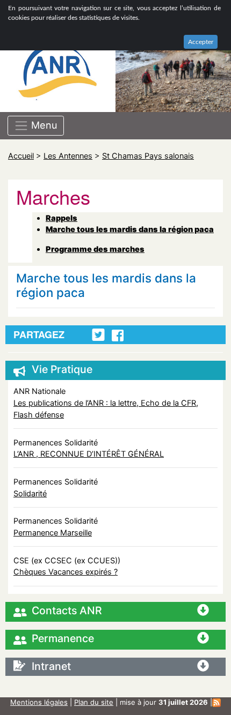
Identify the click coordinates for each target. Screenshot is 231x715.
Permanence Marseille (52, 532)
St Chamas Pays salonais (148, 155)
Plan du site (93, 702)
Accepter (200, 42)
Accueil (21, 155)
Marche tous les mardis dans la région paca (130, 229)
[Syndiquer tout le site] (216, 702)
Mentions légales (39, 702)
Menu (42, 125)
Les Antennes (68, 155)
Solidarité (30, 493)
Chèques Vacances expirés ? (65, 571)
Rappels (61, 217)
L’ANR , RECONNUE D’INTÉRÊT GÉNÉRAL (88, 453)
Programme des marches (95, 249)
